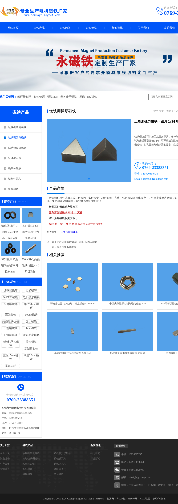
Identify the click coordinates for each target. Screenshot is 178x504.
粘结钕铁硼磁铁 (17, 147)
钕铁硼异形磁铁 (17, 137)
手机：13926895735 (131, 454)
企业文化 (5, 453)
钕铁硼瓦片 (14, 158)
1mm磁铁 (31, 328)
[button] (89, 179)
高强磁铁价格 (10, 321)
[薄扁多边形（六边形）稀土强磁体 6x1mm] (72, 282)
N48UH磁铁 (10, 297)
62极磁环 (31, 290)
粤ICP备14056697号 (126, 498)
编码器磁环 (24, 96)
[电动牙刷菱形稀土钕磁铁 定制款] (127, 331)
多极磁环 (13, 189)
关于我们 (143, 27)
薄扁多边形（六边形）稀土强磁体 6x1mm (72, 303)
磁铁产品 (39, 27)
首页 (169, 111)
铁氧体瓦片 (14, 178)
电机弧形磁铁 (31, 297)
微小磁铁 (31, 321)
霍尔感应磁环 (31, 335)
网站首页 (13, 27)
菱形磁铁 (31, 341)
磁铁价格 (91, 27)
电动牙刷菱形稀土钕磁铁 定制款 (127, 353)
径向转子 (59, 469)
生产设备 (5, 464)
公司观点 (5, 469)
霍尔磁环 (10, 365)
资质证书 (5, 458)
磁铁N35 (52, 96)
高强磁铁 (10, 314)
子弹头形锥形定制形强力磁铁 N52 (127, 303)
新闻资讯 (117, 27)
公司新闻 (95, 453)
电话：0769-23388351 (132, 462)
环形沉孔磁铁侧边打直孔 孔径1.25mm (77, 242)
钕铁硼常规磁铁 (17, 127)
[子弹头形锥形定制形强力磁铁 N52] (127, 282)
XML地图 (145, 498)
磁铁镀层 (39, 96)
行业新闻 (95, 458)
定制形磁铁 (31, 348)
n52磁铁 (92, 96)
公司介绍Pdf (159, 498)
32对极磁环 (11, 304)
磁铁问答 (65, 27)
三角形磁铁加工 (69, 232)
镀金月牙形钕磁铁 (66, 247)
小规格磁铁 (11, 328)
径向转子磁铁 (68, 96)
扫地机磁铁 (11, 335)
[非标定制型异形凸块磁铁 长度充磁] (72, 331)
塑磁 (82, 96)
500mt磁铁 (31, 314)
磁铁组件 (27, 474)
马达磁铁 (59, 474)
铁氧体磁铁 (14, 168)
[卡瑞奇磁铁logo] (34, 11)
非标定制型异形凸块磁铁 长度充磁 (72, 353)
